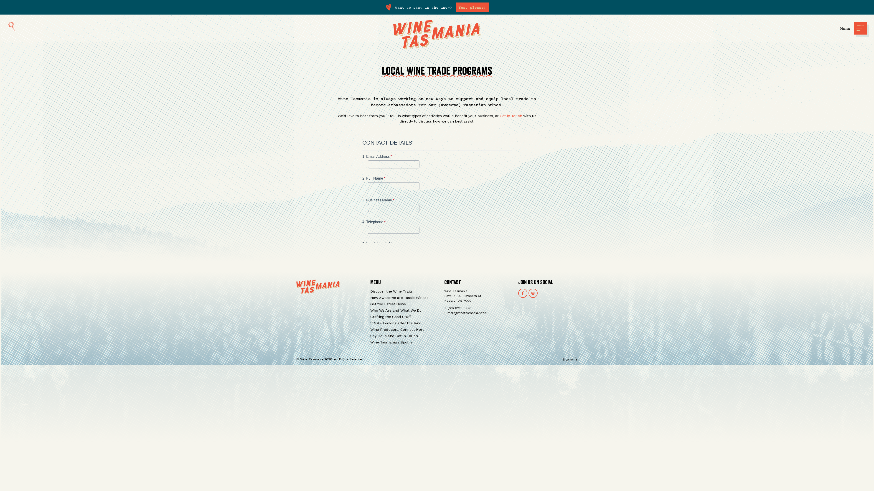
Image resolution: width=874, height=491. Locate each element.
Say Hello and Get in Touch (394, 336)
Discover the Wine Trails (391, 291)
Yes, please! (472, 7)
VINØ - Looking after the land (396, 323)
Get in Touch (511, 116)
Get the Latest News (388, 304)
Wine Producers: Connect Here (397, 329)
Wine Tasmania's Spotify (391, 342)
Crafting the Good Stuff (390, 317)
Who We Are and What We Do (396, 310)
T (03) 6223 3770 (457, 308)
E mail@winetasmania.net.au (466, 313)
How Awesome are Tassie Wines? (399, 298)
